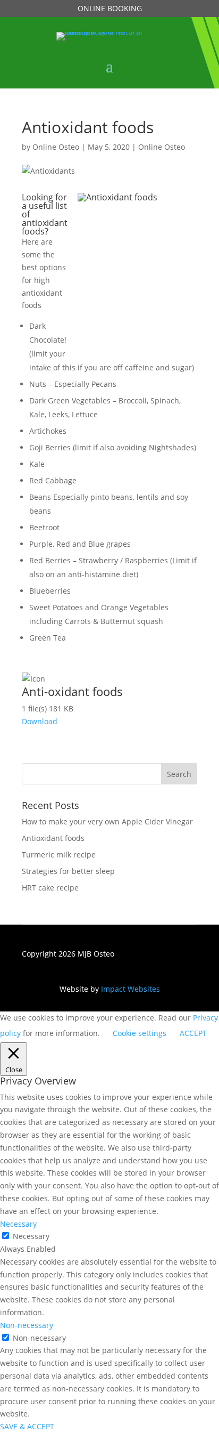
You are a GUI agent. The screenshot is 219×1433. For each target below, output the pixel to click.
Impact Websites (130, 989)
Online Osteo (55, 147)
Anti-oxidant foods (72, 691)
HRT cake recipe (50, 888)
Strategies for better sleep (68, 871)
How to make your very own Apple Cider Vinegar (107, 821)
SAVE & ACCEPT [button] (27, 1426)
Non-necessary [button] (26, 1325)
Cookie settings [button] (139, 1033)
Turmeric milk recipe (59, 854)
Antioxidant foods (53, 838)
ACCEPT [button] (193, 1033)
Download (39, 721)
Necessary (31, 1236)
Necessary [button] (18, 1224)
